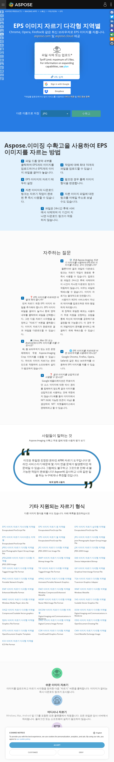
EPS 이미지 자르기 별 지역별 (51, 537)
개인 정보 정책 (83, 96)
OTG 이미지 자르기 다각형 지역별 (18, 630)
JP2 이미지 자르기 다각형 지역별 (53, 547)
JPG (45, 113)
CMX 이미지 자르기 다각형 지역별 (90, 630)
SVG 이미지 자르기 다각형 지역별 (90, 599)
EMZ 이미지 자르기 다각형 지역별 (54, 589)
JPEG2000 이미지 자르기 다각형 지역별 (18, 559)
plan (66, 66)
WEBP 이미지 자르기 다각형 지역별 (54, 599)
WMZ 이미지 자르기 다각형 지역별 (18, 599)
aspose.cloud (64, 36)
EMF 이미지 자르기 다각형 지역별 (18, 589)
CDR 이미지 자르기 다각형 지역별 (54, 630)
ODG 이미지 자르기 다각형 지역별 (90, 620)
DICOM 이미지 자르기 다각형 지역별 (54, 611)
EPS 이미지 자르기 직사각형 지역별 (18, 526)
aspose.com (42, 36)
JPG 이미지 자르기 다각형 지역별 (90, 537)
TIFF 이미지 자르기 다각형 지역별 (17, 568)
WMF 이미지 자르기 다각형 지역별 (91, 589)
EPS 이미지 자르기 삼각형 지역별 (90, 526)
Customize (33, 752)
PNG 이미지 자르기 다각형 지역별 (18, 578)
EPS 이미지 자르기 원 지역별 (51, 526)
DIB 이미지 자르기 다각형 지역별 (90, 557)
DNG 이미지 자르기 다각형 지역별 (54, 620)
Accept (57, 745)
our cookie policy (23, 739)
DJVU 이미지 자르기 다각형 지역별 (18, 620)
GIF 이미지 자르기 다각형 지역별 (90, 568)
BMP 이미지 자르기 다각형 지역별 (54, 557)
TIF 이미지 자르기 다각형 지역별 (53, 568)
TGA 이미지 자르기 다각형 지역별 (90, 578)
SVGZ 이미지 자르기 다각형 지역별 (18, 609)
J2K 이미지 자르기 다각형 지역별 (90, 547)
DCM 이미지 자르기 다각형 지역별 (91, 609)
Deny (81, 752)
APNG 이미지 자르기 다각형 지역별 (54, 578)
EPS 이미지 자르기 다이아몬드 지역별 (18, 538)
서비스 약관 (69, 96)
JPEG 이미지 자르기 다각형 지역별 (18, 547)
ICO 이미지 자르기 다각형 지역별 (17, 640)
